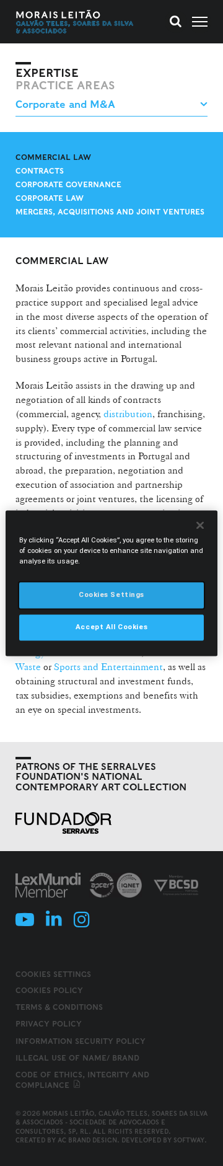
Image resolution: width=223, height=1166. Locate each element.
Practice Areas (65, 85)
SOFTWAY (188, 1140)
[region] (111, 583)
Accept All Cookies (111, 626)
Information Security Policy (80, 1041)
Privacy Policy (48, 1023)
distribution (127, 414)
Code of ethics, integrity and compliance (82, 1080)
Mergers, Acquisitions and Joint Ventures (109, 211)
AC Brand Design (87, 1140)
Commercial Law (53, 157)
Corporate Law (49, 198)
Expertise (47, 73)
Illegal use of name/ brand (77, 1057)
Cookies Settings (53, 974)
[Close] (200, 525)
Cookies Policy (49, 990)
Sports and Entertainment (108, 667)
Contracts (39, 170)
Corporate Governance (68, 184)
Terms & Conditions (59, 1007)
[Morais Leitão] (75, 21)
